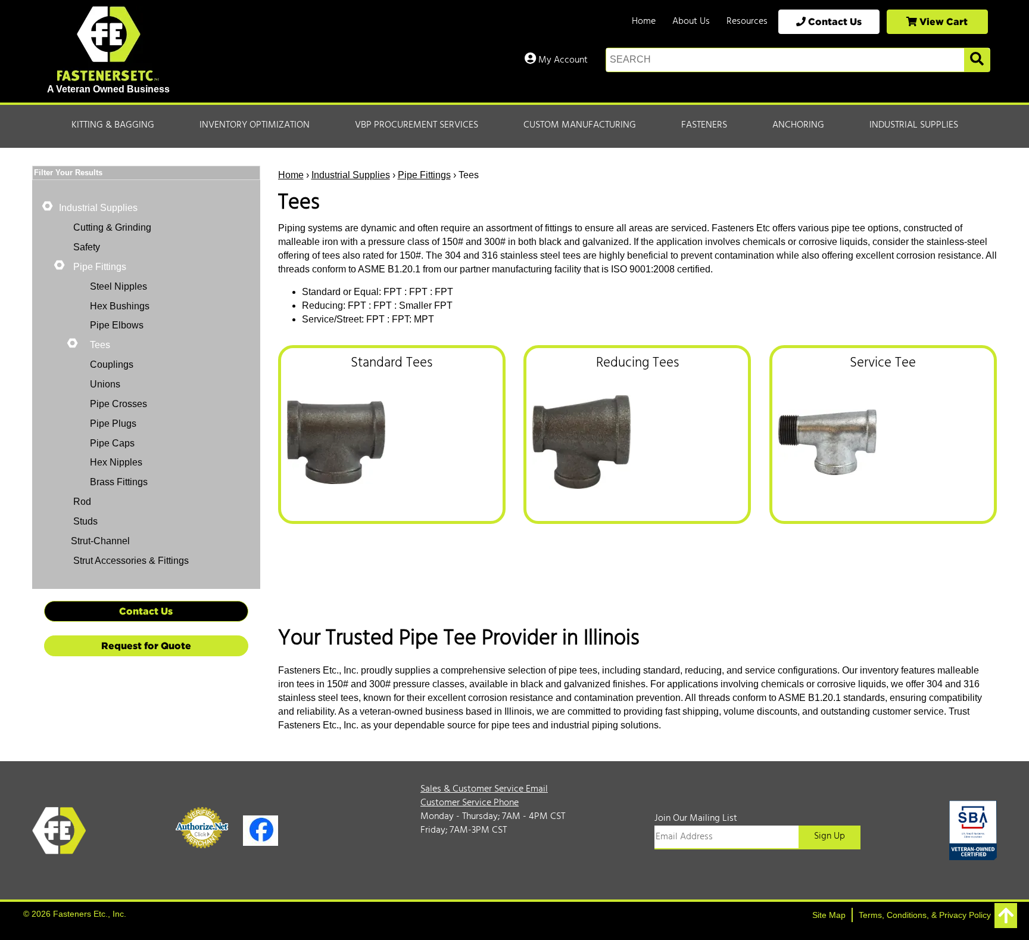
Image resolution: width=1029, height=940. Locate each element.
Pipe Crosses (118, 404)
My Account (562, 60)
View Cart (942, 21)
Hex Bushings (119, 306)
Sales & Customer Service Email (484, 789)
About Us (691, 21)
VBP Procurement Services (416, 125)
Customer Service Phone (469, 803)
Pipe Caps (112, 443)
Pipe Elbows (117, 325)
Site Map (829, 915)
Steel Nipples (118, 286)
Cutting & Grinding (111, 227)
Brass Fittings (119, 482)
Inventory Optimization (254, 125)
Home (644, 21)
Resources (747, 21)
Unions (105, 384)
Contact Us (834, 21)
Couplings (111, 364)
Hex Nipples (116, 462)
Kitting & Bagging (112, 125)
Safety (85, 247)
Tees (100, 345)
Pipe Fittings (424, 175)
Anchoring (798, 125)
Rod (81, 502)
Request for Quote (146, 645)
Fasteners (704, 125)
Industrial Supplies (913, 125)
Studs (84, 521)
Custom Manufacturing (579, 125)
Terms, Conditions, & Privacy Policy (925, 915)
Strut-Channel (100, 541)
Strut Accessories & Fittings (130, 561)
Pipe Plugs (113, 423)
